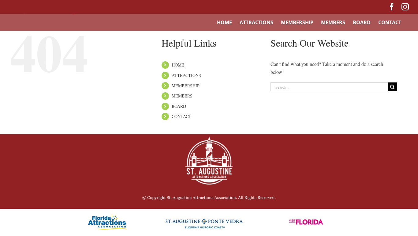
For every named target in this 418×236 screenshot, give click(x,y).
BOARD (179, 106)
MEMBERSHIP (186, 86)
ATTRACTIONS (186, 75)
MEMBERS (182, 96)
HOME (178, 65)
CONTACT (181, 116)
